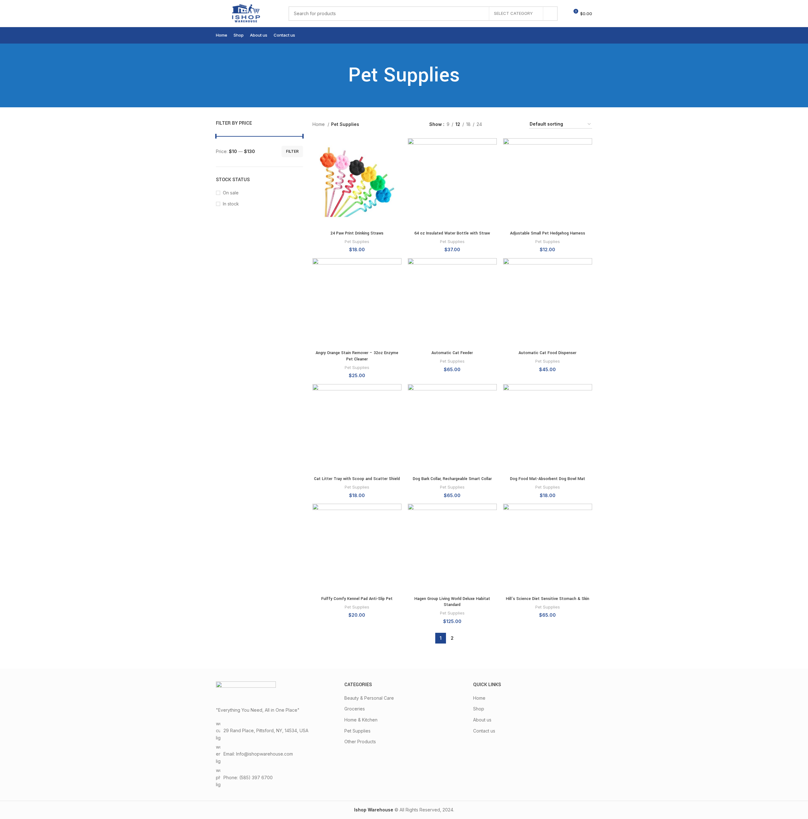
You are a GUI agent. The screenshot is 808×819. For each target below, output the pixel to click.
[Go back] (340, 75)
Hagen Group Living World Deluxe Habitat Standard (452, 602)
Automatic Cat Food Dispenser (547, 353)
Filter (292, 151)
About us (482, 719)
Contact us (484, 730)
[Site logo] (246, 12)
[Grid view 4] (517, 124)
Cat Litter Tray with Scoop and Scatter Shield (357, 479)
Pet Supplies (357, 241)
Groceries (354, 708)
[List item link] (275, 777)
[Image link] (246, 690)
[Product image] (356, 183)
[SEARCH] (550, 13)
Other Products (360, 741)
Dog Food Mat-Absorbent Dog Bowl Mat (547, 479)
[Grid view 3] (506, 124)
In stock (231, 203)
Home (319, 124)
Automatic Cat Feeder (452, 353)
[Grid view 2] (497, 124)
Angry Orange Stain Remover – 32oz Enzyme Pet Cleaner (357, 356)
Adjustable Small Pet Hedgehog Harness (547, 233)
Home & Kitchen (360, 719)
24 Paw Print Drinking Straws (356, 233)
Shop (478, 708)
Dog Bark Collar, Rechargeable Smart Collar (452, 479)
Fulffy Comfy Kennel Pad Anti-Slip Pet (357, 599)
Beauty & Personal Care (369, 698)
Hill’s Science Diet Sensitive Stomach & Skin (547, 599)
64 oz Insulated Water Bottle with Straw (452, 233)
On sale (231, 192)
